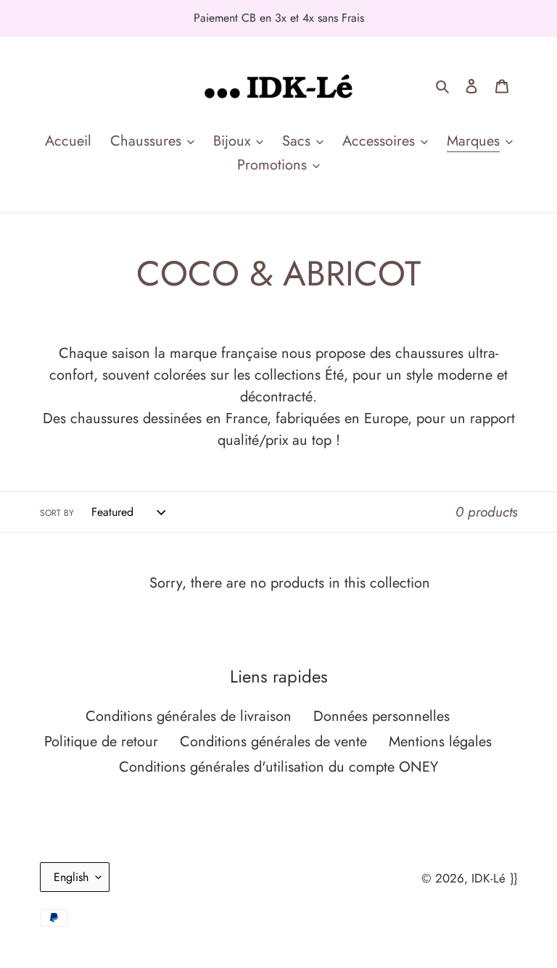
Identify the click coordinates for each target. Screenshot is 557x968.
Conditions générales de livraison (189, 716)
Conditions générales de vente (273, 741)
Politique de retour (101, 741)
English (71, 877)
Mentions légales (440, 741)
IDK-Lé (488, 878)
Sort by (57, 513)
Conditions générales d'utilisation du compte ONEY (278, 766)
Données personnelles (381, 716)
